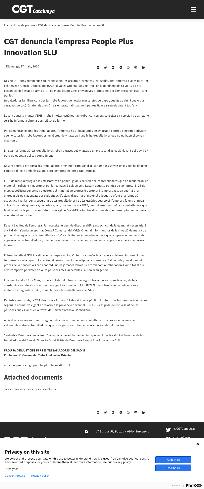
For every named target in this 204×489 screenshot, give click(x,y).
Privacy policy (40, 475)
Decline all (173, 467)
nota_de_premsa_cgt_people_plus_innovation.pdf (37, 365)
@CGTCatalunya (184, 428)
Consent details (15, 475)
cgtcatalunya (181, 437)
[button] (98, 67)
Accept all (173, 459)
